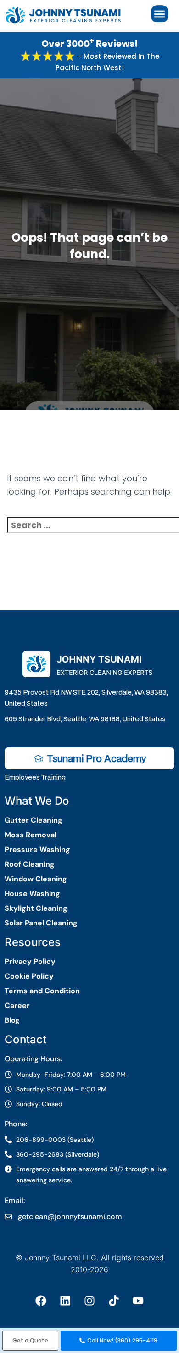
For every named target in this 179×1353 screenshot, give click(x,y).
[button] (30, 1341)
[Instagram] (89, 1301)
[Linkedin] (65, 1301)
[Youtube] (138, 1301)
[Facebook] (41, 1301)
